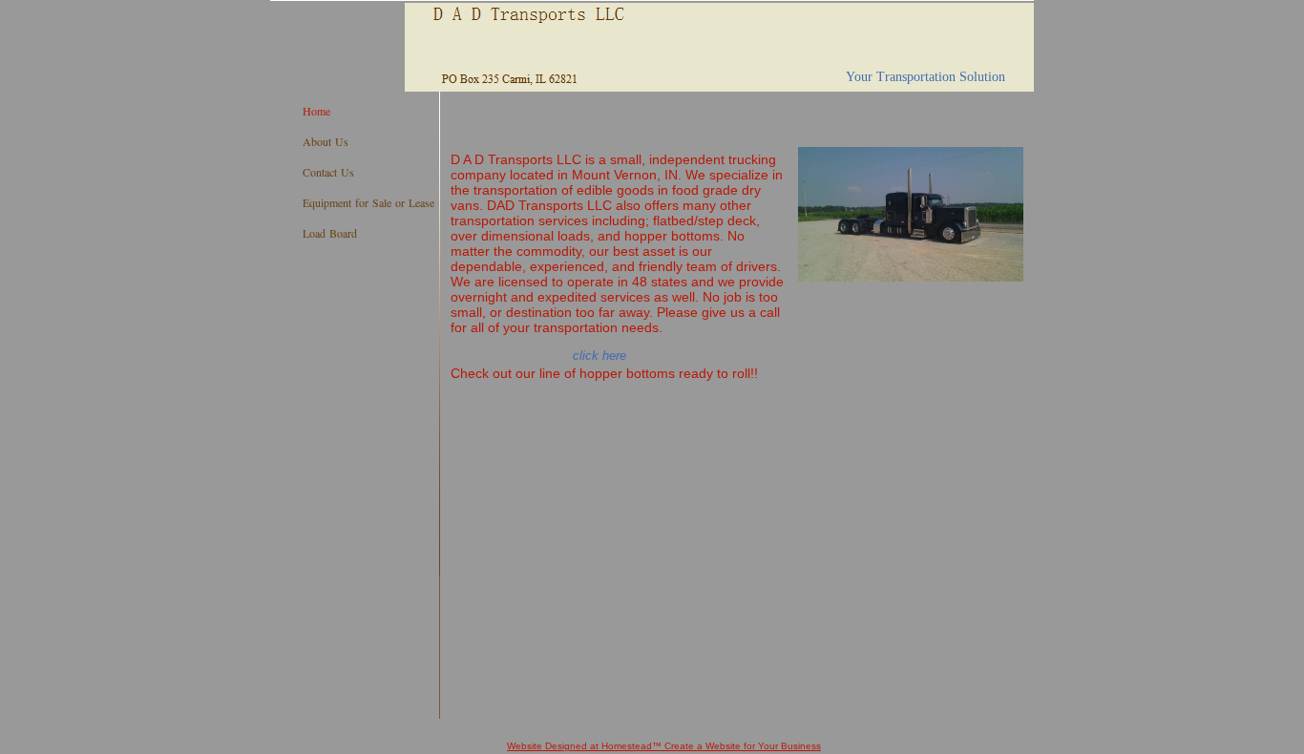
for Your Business (781, 746)
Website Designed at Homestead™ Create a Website (624, 746)
